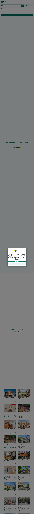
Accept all (17, 261)
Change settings (17, 263)
